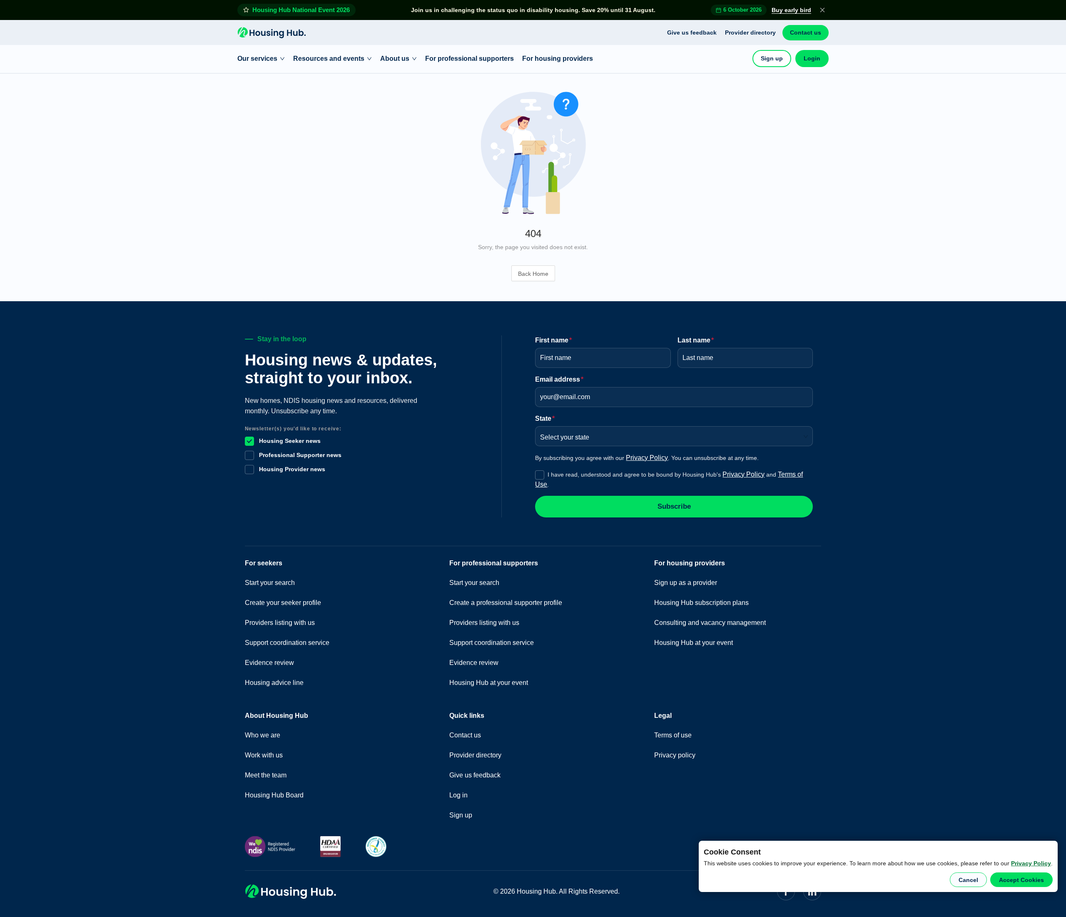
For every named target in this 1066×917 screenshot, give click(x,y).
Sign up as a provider (685, 582)
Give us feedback (692, 32)
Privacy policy (674, 755)
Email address (559, 379)
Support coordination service (287, 642)
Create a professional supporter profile (505, 602)
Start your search (270, 582)
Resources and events (328, 58)
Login (812, 58)
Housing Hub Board (274, 795)
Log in (458, 795)
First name (553, 340)
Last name (695, 340)
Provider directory (750, 32)
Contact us (805, 32)
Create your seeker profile (283, 602)
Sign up (772, 58)
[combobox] (671, 434)
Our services (257, 58)
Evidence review (269, 662)
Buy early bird (791, 10)
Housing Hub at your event (488, 682)
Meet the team (265, 775)
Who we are (262, 735)
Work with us (264, 755)
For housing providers (557, 58)
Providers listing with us (280, 622)
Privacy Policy (1031, 863)
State (545, 418)
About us (394, 58)
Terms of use (673, 735)
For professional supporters (469, 58)
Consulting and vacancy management (710, 622)
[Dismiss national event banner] (822, 10)
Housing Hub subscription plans (701, 602)
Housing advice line (274, 682)
